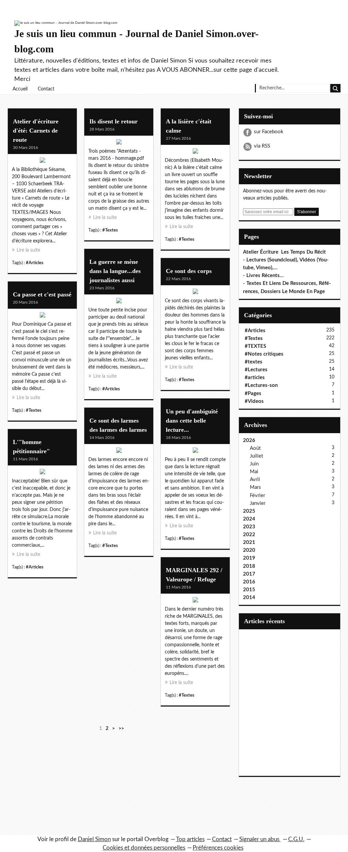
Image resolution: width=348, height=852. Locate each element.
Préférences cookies (218, 848)
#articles (255, 377)
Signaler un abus (260, 839)
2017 (249, 574)
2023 (249, 526)
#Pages (253, 393)
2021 (249, 542)
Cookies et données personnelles (144, 848)
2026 (249, 440)
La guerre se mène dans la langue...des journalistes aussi (115, 271)
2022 (249, 534)
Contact (46, 89)
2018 (249, 566)
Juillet (256, 456)
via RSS (262, 146)
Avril (255, 479)
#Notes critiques (264, 354)
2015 (249, 589)
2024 (249, 519)
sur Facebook (268, 131)
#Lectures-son (261, 385)
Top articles (190, 839)
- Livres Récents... (263, 275)
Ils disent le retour (113, 121)
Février (257, 495)
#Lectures (256, 369)
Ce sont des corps (189, 271)
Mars (255, 487)
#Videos (254, 401)
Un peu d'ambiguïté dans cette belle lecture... (192, 420)
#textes (253, 361)
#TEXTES (255, 346)
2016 (249, 581)
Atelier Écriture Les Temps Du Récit (284, 252)
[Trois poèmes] (118, 143)
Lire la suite (28, 250)
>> (121, 728)
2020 (249, 550)
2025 (249, 511)
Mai (254, 471)
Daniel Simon (94, 839)
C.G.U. (296, 839)
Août (255, 448)
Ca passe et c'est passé (42, 294)
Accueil (20, 89)
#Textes (110, 230)
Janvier (257, 503)
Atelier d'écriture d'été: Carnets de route (35, 130)
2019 (249, 558)
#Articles (35, 263)
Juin (254, 463)
